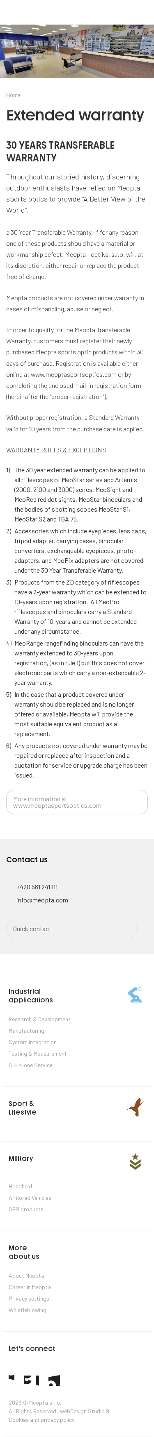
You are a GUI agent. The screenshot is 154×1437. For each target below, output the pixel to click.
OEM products (26, 1209)
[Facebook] (11, 1380)
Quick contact (32, 928)
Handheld (20, 1186)
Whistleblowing (27, 1309)
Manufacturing (26, 1030)
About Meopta (26, 1275)
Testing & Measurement (38, 1053)
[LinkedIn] (54, 1380)
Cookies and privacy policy (41, 1419)
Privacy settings (29, 1298)
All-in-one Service (31, 1064)
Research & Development (40, 1018)
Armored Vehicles (30, 1197)
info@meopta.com (42, 900)
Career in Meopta (30, 1286)
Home (13, 94)
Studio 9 (98, 1411)
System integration (33, 1041)
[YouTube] (31, 1381)
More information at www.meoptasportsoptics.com (57, 802)
